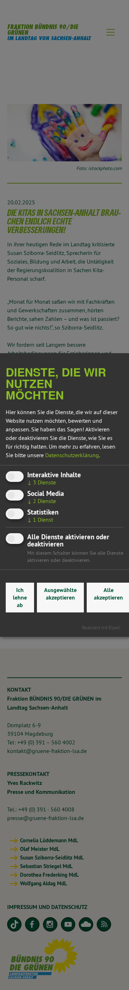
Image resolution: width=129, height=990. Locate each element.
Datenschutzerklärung (72, 455)
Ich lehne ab (20, 597)
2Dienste (41, 501)
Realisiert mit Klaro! (101, 627)
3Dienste (41, 482)
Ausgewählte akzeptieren (60, 593)
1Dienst (40, 519)
